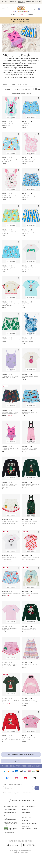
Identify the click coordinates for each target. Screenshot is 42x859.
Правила (25, 820)
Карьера (25, 809)
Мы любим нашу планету (23, 801)
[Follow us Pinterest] (25, 779)
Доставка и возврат (10, 806)
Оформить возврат (10, 809)
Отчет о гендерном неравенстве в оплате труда (11, 823)
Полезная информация (29, 823)
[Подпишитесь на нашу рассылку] (36, 788)
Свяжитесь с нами (10, 813)
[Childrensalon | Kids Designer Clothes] (21, 8)
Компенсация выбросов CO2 (10, 828)
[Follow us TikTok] (34, 779)
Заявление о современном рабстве (29, 827)
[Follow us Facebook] (7, 779)
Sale (21, 14)
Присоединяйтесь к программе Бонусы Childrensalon (21, 766)
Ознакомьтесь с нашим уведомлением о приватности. (17, 793)
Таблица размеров (10, 819)
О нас (6, 816)
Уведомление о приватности (27, 813)
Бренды (30, 14)
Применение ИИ (27, 817)
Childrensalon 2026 (25, 851)
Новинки (12, 14)
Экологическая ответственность (9, 833)
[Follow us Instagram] (16, 779)
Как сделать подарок (29, 806)
